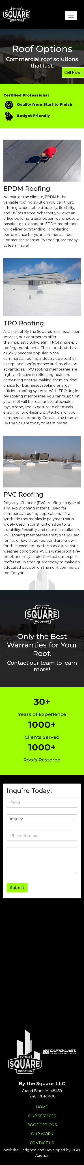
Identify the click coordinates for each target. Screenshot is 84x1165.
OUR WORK (42, 1134)
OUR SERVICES (42, 1116)
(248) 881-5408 (42, 1096)
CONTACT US (42, 1143)
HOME (42, 1107)
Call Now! (73, 72)
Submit (17, 887)
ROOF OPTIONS (42, 1125)
